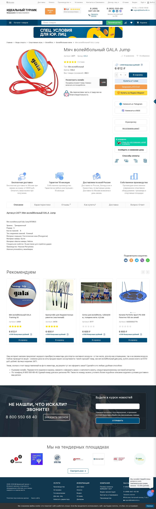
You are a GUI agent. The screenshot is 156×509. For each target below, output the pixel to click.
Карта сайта (35, 498)
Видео (134, 2)
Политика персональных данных (18, 498)
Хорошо (150, 506)
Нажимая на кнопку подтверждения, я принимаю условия (117, 413)
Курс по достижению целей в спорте (134, 143)
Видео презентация (107, 492)
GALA (85, 56)
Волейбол (49, 42)
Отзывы (126, 2)
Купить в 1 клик (130, 81)
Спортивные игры (35, 42)
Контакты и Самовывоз (95, 2)
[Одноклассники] (131, 260)
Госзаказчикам (59, 493)
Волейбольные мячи (64, 42)
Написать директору (61, 499)
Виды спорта (20, 42)
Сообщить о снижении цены (131, 150)
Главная (9, 42)
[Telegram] (137, 260)
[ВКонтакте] (126, 260)
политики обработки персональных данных (121, 415)
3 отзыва (81, 62)
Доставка (41, 2)
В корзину (138, 75)
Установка (79, 2)
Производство (114, 23)
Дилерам (80, 499)
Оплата (51, 2)
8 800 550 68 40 (21, 417)
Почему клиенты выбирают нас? (106, 488)
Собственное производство (134, 182)
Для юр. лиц (58, 496)
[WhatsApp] (148, 260)
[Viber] (142, 260)
